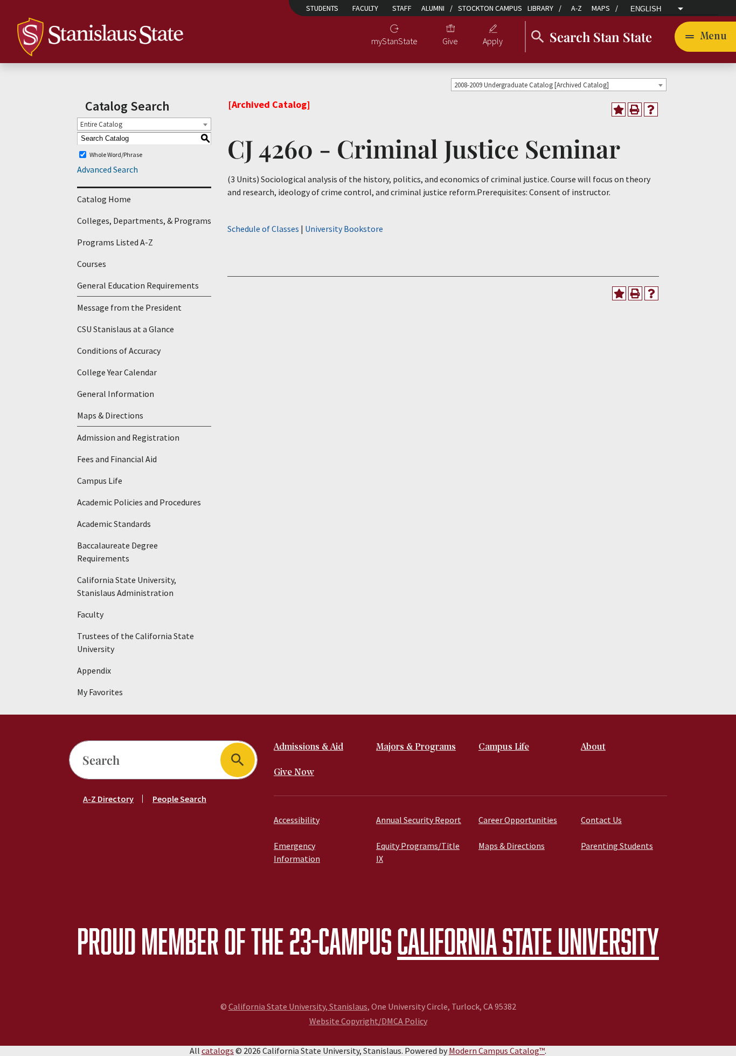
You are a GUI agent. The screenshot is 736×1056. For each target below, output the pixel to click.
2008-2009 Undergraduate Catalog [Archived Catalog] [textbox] (531, 85)
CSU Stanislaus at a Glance (125, 329)
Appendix (94, 670)
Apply (493, 41)
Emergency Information (297, 852)
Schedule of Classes (263, 228)
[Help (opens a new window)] (651, 109)
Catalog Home (104, 199)
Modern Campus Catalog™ (497, 1050)
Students (322, 8)
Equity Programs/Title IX (418, 852)
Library (540, 8)
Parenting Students (617, 845)
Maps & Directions (110, 415)
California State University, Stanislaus (297, 1006)
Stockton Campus (490, 8)
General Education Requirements (138, 285)
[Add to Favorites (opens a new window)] (619, 109)
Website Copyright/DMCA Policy (368, 1021)
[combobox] (558, 84)
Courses (91, 263)
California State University (528, 941)
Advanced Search (107, 169)
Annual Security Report (418, 819)
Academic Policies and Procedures (139, 502)
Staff (402, 8)
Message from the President (129, 307)
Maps (601, 8)
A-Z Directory (108, 798)
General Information (115, 393)
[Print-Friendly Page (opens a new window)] (635, 109)
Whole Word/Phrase (115, 154)
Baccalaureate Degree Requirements (117, 552)
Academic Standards (114, 523)
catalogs (218, 1050)
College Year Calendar (117, 372)
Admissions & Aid (308, 747)
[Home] (100, 35)
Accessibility (297, 819)
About (593, 747)
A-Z (576, 8)
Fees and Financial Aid (117, 459)
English (645, 9)
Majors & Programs (416, 747)
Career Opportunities (517, 819)
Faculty (365, 8)
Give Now (294, 772)
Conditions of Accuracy (119, 350)
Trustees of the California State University (135, 642)
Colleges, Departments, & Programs (144, 220)
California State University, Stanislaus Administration (126, 586)
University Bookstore (344, 228)
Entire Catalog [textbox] (101, 124)
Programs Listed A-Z (115, 242)
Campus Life (99, 480)
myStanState (394, 41)
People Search (179, 798)
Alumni (433, 8)
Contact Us (601, 819)
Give (450, 41)
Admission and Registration (128, 437)
